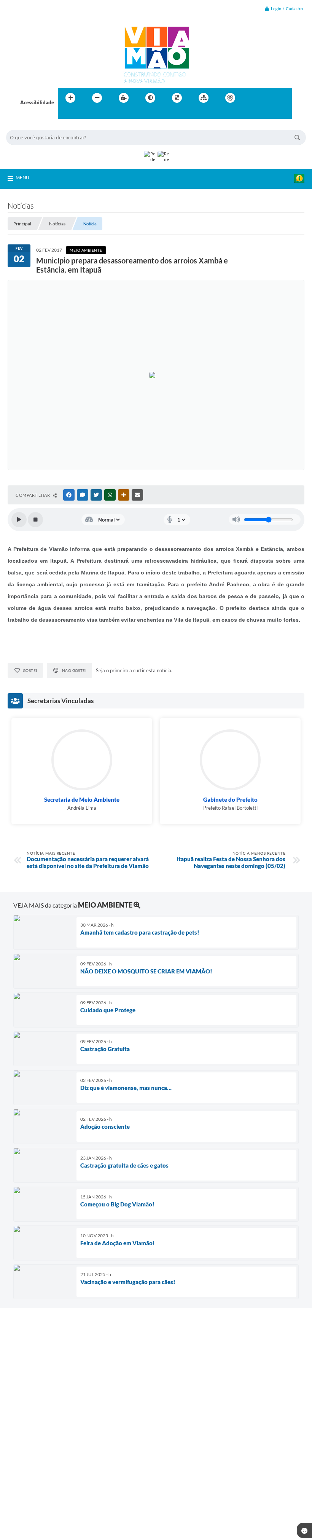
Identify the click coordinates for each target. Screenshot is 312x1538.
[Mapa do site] (203, 97)
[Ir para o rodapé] (82, 113)
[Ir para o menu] (268, 97)
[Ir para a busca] (65, 113)
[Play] (19, 519)
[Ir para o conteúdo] (251, 97)
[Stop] (35, 519)
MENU (22, 177)
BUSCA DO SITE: (28, 126)
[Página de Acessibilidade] (230, 97)
